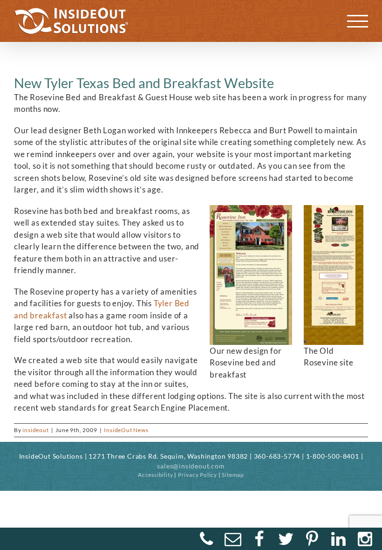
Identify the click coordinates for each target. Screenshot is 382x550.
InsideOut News (126, 429)
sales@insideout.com (191, 466)
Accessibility (155, 474)
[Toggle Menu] (358, 21)
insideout (35, 429)
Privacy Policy (197, 474)
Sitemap (233, 474)
